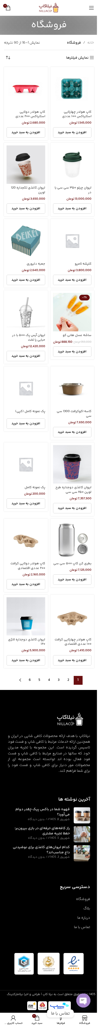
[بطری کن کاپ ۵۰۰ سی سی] (72, 540)
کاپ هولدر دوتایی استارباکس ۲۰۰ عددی (30, 114)
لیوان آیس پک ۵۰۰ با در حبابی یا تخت (28, 338)
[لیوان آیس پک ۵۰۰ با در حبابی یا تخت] (26, 312)
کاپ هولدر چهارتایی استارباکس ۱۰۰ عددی (76, 114)
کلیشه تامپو (83, 263)
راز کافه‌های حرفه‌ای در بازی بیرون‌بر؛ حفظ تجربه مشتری (42, 830)
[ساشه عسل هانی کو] (72, 312)
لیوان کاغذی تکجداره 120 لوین (28, 190)
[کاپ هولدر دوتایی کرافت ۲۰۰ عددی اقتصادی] (26, 540)
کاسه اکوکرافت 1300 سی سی (74, 414)
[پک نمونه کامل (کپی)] (26, 388)
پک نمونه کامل (35, 487)
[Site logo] (48, 8)
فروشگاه (83, 899)
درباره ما (83, 918)
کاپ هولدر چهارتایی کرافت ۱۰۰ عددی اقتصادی (73, 642)
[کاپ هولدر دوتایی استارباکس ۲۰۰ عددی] (26, 89)
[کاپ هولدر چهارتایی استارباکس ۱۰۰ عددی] (72, 89)
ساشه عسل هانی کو (77, 335)
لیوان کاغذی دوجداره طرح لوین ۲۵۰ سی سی (73, 490)
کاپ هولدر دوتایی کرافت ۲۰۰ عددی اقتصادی (27, 566)
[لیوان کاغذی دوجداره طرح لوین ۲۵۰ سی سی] (72, 464)
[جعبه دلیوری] (26, 240)
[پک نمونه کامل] (26, 464)
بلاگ (86, 908)
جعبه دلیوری (36, 263)
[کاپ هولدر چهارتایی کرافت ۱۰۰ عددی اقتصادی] (72, 616)
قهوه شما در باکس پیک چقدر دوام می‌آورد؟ (42, 812)
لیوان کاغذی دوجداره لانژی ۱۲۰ (26, 642)
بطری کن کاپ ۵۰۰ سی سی (72, 563)
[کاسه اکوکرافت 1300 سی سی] (72, 388)
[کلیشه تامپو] (72, 240)
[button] (72, 280)
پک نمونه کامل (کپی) (30, 411)
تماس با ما (82, 927)
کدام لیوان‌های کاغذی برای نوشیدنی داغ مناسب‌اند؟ (41, 849)
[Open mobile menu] (91, 8)
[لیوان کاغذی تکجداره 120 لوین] (26, 164)
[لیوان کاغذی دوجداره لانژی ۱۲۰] (26, 616)
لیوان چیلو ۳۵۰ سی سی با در (73, 190)
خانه (90, 43)
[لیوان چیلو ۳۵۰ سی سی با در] (72, 164)
